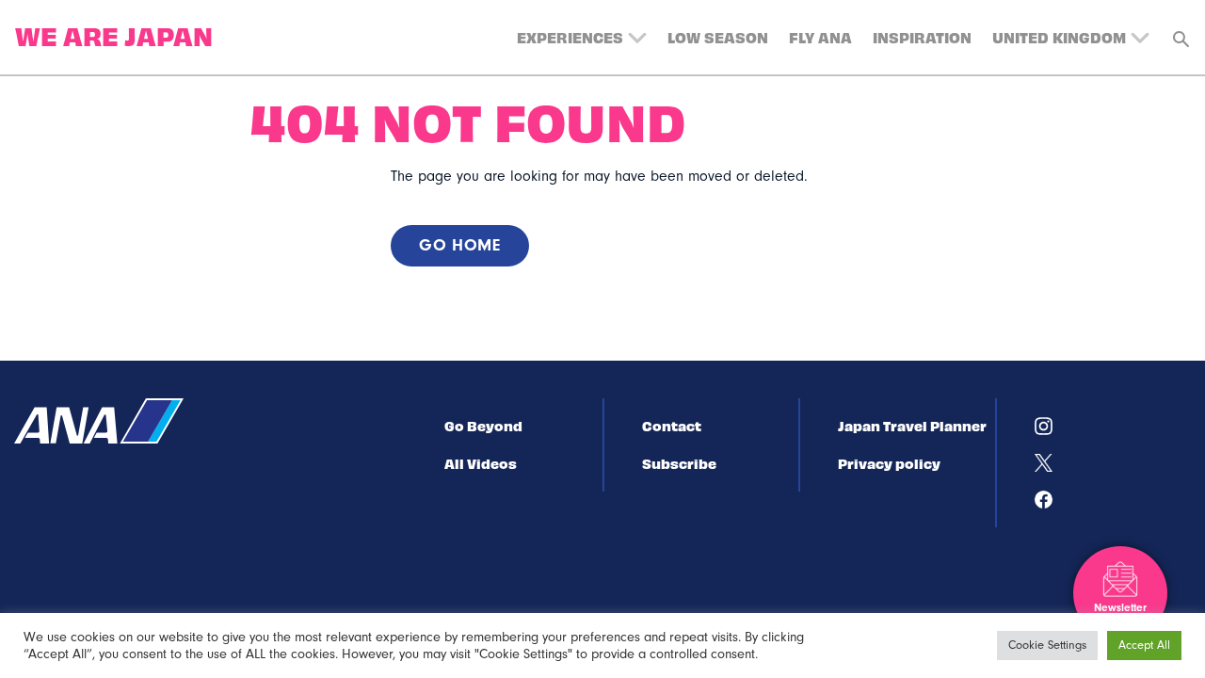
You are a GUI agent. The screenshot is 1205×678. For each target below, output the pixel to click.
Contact (671, 425)
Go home (460, 245)
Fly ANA (820, 36)
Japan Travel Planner (912, 425)
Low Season (717, 36)
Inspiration (922, 36)
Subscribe (679, 463)
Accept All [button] (1144, 645)
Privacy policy (889, 463)
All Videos (480, 463)
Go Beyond (483, 425)
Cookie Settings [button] (1047, 645)
